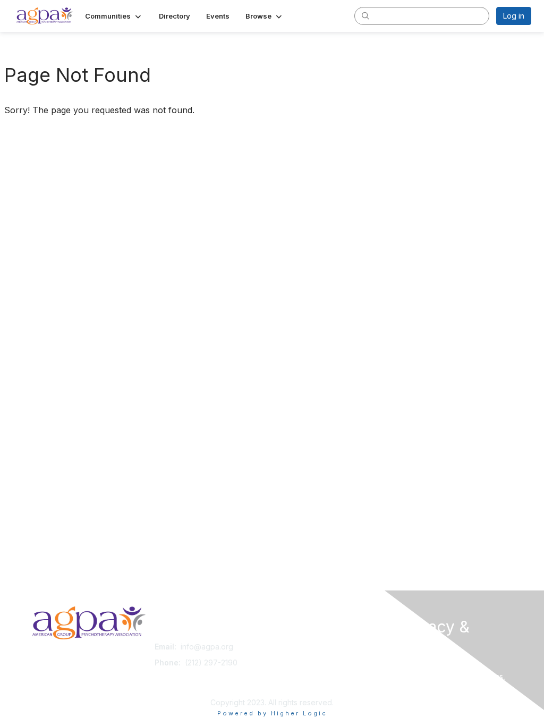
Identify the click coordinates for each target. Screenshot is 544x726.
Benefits (290, 657)
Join (283, 646)
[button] (114, 16)
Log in (513, 15)
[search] (365, 15)
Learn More (296, 667)
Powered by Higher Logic (272, 713)
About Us (414, 665)
